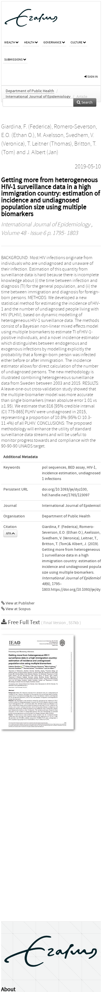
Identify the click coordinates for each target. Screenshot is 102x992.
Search (86, 102)
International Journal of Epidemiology (38, 96)
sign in (92, 76)
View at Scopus (18, 609)
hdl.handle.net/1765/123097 (66, 495)
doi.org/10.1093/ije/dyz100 (64, 489)
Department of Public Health (30, 91)
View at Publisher (20, 603)
